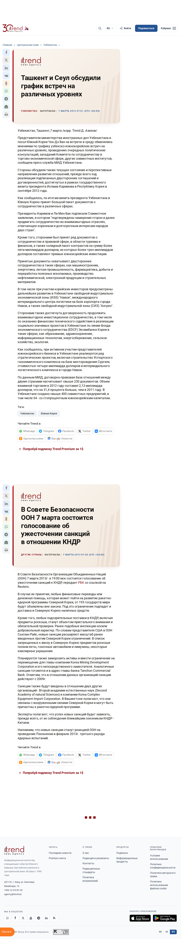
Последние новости (60, 852)
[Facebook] (15, 918)
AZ (166, 932)
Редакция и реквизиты (96, 858)
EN (160, 932)
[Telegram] (38, 918)
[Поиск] (99, 28)
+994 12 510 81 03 (13, 890)
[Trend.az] (16, 28)
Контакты (88, 863)
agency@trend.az (13, 894)
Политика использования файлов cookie (159, 885)
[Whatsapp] (7, 918)
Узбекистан (27, 413)
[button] (6, 52)
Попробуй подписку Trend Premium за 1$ (52, 449)
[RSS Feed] (54, 918)
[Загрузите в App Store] (140, 918)
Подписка (122, 852)
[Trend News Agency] (14, 850)
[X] (23, 918)
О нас (86, 852)
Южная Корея (49, 413)
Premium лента (57, 858)
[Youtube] (31, 918)
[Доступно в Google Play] (165, 918)
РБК (81, 582)
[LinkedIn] (46, 918)
